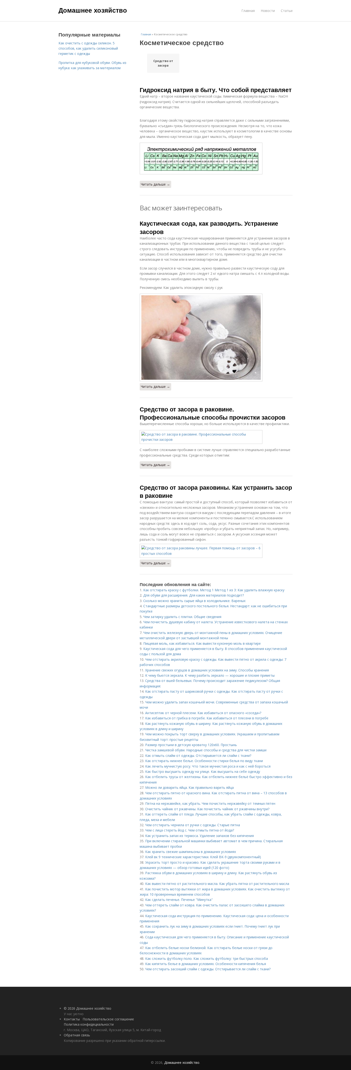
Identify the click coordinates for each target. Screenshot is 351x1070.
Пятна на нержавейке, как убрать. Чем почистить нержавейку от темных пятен (210, 803)
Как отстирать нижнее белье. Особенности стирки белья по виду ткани (204, 760)
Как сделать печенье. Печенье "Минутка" (179, 899)
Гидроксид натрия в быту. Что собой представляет (216, 89)
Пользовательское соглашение (108, 1019)
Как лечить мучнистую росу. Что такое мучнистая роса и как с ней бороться (208, 766)
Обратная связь (77, 1035)
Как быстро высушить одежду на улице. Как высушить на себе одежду (202, 771)
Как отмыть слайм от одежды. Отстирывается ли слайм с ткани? (198, 755)
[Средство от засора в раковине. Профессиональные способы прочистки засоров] (216, 437)
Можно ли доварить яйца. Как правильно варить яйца (189, 787)
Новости (268, 10)
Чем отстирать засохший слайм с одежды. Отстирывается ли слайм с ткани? (208, 969)
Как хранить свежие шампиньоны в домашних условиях (190, 851)
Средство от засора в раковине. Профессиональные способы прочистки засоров (212, 413)
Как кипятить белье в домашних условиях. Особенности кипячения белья (205, 963)
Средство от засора (163, 63)
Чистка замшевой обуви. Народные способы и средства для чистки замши (205, 750)
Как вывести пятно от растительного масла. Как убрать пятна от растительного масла (217, 883)
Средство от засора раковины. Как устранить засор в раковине (216, 491)
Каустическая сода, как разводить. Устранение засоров (209, 227)
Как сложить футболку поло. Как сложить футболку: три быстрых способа (206, 958)
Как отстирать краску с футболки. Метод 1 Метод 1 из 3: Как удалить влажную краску (213, 590)
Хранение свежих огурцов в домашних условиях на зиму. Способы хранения (207, 670)
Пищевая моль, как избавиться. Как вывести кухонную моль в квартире (202, 643)
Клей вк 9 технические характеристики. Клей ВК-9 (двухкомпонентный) (203, 857)
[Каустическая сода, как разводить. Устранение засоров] (216, 337)
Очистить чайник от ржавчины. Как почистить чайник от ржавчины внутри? (207, 809)
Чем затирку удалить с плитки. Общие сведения (182, 616)
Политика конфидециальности (89, 1024)
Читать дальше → (155, 184)
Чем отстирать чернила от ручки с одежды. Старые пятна (192, 825)
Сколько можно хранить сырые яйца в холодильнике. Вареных (194, 600)
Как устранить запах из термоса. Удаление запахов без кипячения (199, 835)
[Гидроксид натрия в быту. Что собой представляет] (216, 158)
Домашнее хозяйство (92, 10)
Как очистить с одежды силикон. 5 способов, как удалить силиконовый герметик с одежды (88, 48)
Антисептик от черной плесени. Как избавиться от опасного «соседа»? (203, 713)
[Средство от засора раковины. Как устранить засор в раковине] (216, 551)
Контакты (72, 1019)
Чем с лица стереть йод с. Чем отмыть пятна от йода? (189, 830)
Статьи (286, 10)
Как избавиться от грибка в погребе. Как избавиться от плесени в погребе (206, 718)
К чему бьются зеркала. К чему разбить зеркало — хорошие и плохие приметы (210, 675)
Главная (248, 10)
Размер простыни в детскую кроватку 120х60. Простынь (191, 745)
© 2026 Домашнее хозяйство (87, 1008)
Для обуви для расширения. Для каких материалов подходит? (193, 595)
